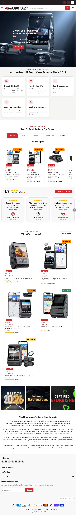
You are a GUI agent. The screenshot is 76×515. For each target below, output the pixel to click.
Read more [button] (13, 209)
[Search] (67, 8)
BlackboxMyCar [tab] (38, 142)
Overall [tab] (12, 136)
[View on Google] (13, 214)
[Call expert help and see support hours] (64, 2)
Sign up (29, 490)
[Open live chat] (72, 2)
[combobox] (47, 8)
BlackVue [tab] (36, 136)
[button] (9, 179)
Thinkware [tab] (50, 136)
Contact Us (54, 509)
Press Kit (21, 509)
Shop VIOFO (18, 47)
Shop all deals (66, 233)
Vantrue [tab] (63, 136)
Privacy (47, 509)
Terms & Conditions (37, 509)
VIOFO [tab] (24, 136)
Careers (28, 509)
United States (66, 498)
